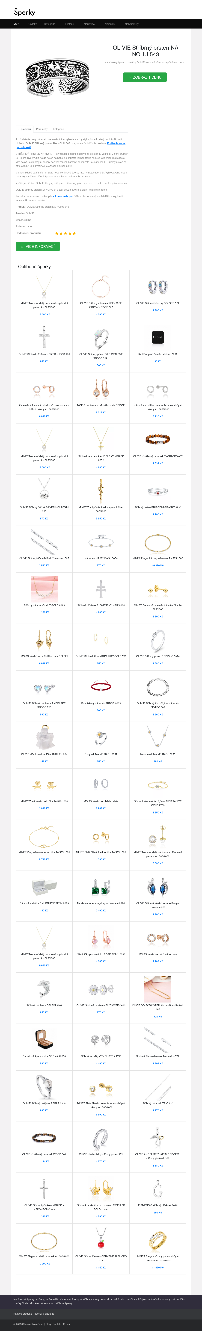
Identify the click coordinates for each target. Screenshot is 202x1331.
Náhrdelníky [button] (132, 24)
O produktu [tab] (24, 129)
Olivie (25, 1303)
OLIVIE (141, 62)
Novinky (32, 24)
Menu (17, 24)
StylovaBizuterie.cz (33, 1324)
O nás (66, 1324)
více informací (40, 246)
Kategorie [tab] (58, 129)
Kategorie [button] (50, 24)
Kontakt (57, 1324)
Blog (48, 1324)
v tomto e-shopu (63, 196)
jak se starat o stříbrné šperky (56, 1303)
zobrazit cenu (147, 77)
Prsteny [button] (69, 24)
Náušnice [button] (89, 24)
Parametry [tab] (42, 129)
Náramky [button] (110, 24)
